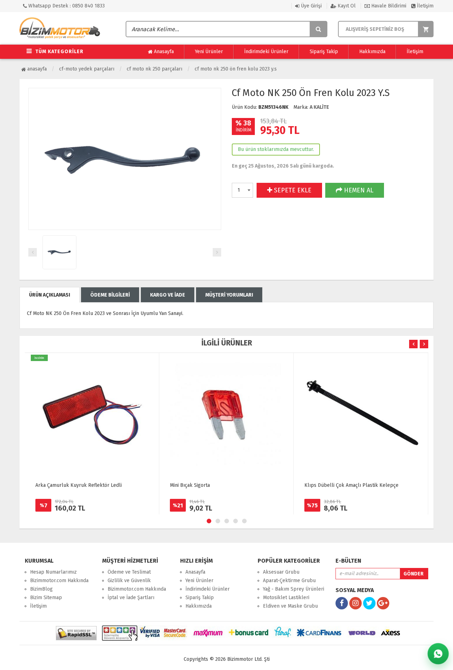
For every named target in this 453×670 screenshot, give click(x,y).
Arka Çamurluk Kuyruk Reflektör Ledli (78, 485)
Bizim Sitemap (46, 598)
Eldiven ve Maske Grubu (290, 606)
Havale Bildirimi (388, 6)
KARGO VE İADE (167, 295)
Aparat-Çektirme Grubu (289, 581)
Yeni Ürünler (209, 52)
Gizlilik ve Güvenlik (129, 581)
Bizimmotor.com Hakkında (59, 581)
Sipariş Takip (324, 52)
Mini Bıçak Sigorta (190, 485)
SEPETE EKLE (291, 190)
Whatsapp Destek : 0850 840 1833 (66, 6)
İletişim (424, 6)
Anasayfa (163, 52)
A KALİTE (319, 107)
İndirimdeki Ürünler (266, 52)
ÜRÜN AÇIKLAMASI (49, 295)
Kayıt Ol (346, 6)
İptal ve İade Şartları (131, 598)
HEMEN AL (357, 190)
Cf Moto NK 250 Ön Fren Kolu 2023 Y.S (236, 69)
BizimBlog (41, 589)
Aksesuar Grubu (281, 572)
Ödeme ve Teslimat (129, 572)
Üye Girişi (310, 6)
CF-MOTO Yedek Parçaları (86, 69)
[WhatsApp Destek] (438, 653)
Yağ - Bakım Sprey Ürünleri (293, 589)
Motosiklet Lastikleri (286, 598)
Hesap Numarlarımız (53, 572)
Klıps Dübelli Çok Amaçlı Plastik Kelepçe (351, 485)
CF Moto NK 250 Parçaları (154, 69)
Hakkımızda (372, 52)
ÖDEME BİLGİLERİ (110, 295)
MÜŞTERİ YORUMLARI (229, 295)
